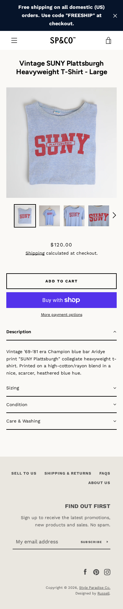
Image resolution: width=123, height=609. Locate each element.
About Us (99, 483)
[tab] (61, 332)
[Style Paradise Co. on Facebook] (85, 571)
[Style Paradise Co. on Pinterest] (96, 571)
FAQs (104, 473)
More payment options (61, 314)
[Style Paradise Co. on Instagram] (107, 571)
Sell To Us (24, 473)
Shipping (35, 253)
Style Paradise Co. (94, 588)
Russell (103, 593)
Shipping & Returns (67, 473)
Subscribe (91, 542)
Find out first (87, 506)
